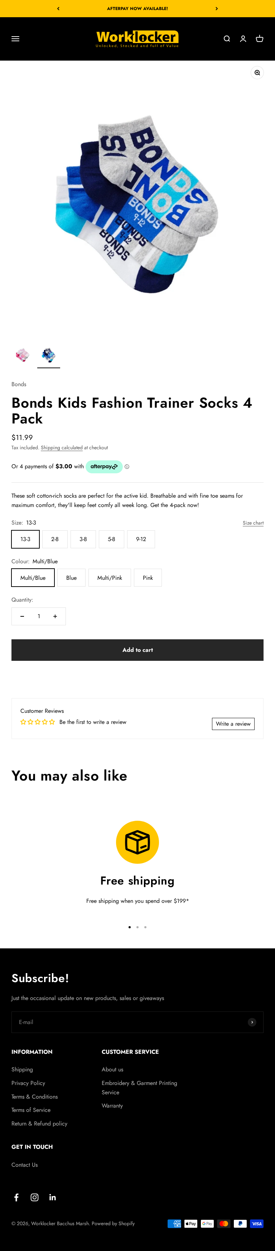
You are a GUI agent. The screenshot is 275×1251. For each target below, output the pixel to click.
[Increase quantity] (55, 616)
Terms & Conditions (34, 1097)
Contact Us (24, 1165)
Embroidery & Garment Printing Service (139, 1087)
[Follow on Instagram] (34, 1197)
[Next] (217, 8)
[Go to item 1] (22, 355)
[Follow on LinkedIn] (53, 1197)
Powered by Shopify (113, 1223)
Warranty (112, 1105)
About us (112, 1069)
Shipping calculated (62, 447)
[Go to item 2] (48, 355)
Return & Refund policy (39, 1123)
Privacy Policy (28, 1083)
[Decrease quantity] (22, 616)
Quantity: (22, 600)
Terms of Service (30, 1110)
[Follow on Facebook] (16, 1197)
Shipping (22, 1069)
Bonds (18, 384)
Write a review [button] (233, 724)
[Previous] (58, 8)
